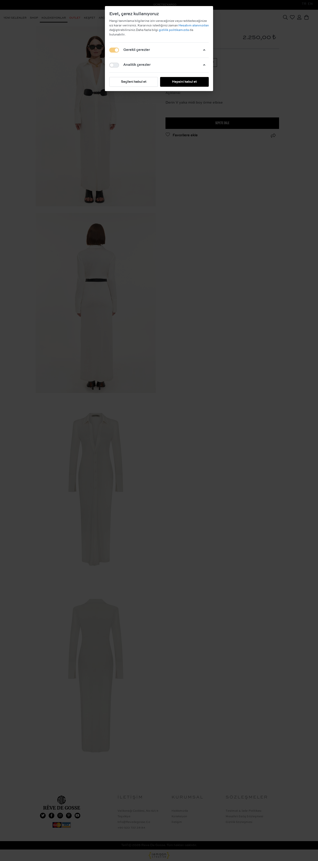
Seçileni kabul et (133, 81)
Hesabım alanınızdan (193, 25)
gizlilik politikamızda (174, 30)
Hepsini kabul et (184, 81)
